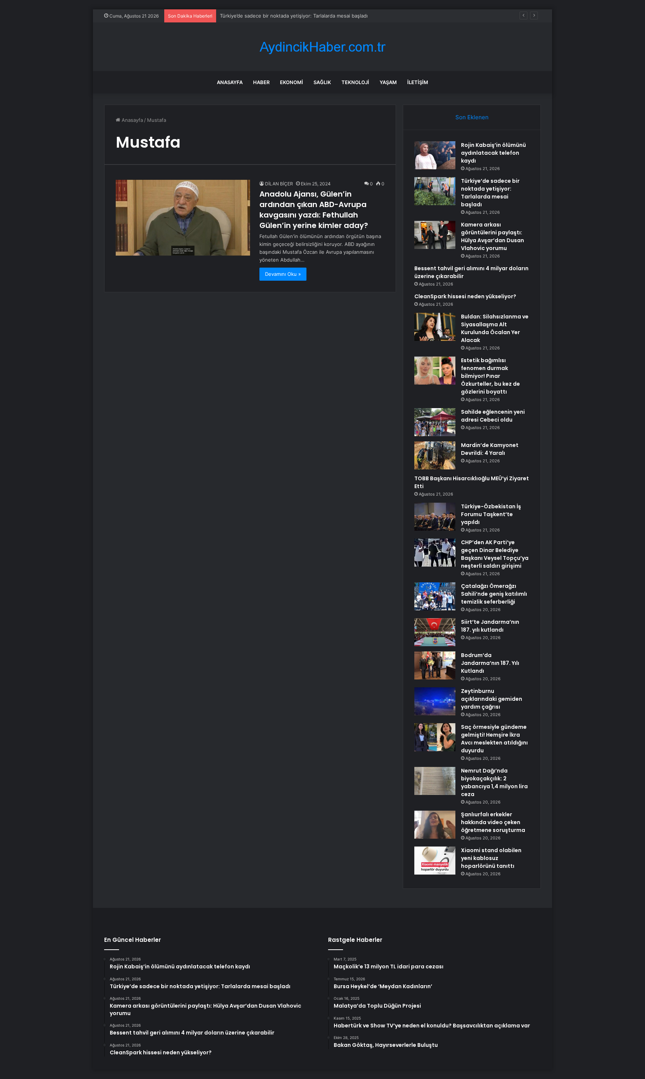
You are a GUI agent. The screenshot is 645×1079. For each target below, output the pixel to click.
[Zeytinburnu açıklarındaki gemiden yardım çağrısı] (434, 701)
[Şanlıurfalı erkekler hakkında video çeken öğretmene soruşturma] (434, 825)
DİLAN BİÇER (279, 183)
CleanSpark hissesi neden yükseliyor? (465, 296)
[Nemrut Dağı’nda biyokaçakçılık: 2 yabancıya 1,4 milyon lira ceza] (434, 781)
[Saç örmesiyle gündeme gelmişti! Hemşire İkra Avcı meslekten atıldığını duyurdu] (434, 737)
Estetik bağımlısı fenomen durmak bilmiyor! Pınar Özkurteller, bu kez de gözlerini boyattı (490, 376)
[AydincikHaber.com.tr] (322, 47)
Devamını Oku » (283, 274)
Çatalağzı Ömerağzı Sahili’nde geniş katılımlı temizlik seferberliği (494, 593)
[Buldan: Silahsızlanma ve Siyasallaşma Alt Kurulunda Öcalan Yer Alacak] (434, 327)
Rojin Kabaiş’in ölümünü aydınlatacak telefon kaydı (493, 152)
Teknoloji (355, 82)
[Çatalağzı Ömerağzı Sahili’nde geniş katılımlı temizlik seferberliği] (434, 596)
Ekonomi (291, 82)
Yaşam (388, 82)
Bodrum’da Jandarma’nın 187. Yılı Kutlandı (490, 663)
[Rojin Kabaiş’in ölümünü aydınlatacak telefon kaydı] (434, 155)
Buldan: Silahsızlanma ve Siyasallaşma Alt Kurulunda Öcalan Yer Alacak (495, 328)
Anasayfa (230, 82)
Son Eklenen (472, 117)
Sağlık (322, 82)
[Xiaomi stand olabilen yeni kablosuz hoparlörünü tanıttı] (434, 861)
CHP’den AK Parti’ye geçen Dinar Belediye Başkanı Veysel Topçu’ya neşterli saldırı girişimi (495, 554)
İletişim (417, 82)
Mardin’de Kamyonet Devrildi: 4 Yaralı (489, 449)
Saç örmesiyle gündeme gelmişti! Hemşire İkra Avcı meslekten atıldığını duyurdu (494, 738)
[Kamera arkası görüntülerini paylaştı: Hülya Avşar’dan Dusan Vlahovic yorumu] (434, 235)
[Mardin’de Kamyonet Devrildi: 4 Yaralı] (434, 455)
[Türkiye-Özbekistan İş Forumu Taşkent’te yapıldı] (434, 517)
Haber (261, 82)
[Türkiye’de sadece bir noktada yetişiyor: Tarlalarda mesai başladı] (434, 191)
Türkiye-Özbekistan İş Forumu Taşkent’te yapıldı (491, 514)
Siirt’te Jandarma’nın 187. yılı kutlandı (490, 625)
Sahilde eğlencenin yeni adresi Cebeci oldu (493, 415)
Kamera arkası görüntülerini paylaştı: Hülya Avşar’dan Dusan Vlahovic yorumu (492, 236)
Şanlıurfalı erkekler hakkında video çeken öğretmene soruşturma (493, 822)
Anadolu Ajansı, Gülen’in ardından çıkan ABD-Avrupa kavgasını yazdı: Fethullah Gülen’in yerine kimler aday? (313, 210)
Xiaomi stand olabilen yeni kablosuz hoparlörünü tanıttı (491, 858)
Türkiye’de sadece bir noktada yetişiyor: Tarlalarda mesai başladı (490, 192)
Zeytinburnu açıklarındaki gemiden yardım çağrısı (491, 698)
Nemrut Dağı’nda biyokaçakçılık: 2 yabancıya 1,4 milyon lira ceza (494, 782)
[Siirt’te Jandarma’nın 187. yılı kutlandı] (434, 632)
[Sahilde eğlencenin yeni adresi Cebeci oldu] (434, 422)
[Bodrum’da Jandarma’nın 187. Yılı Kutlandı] (434, 665)
